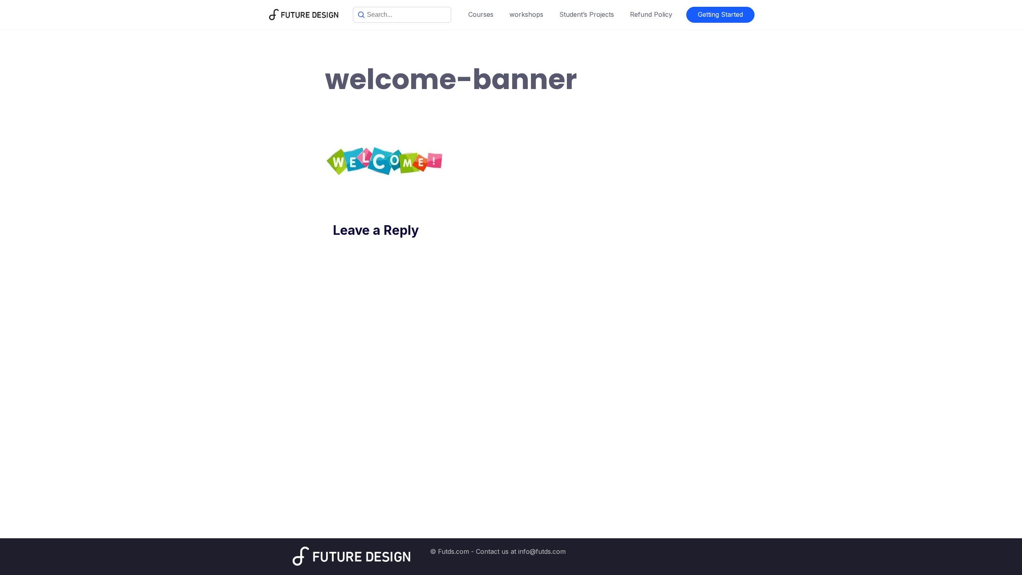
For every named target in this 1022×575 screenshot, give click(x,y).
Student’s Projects (586, 14)
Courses (480, 14)
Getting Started (720, 14)
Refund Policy (651, 14)
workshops (526, 14)
